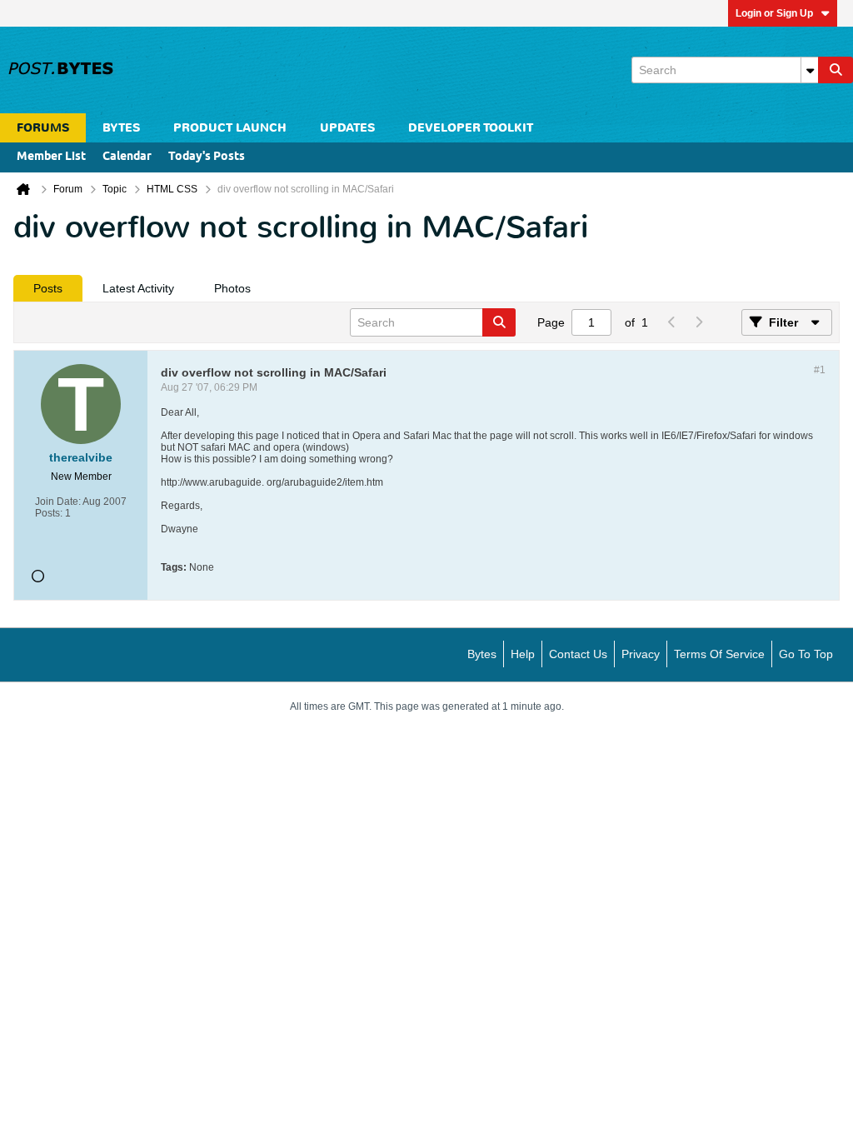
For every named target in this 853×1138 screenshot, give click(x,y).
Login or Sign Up (774, 13)
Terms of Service (719, 654)
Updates (347, 128)
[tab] (47, 288)
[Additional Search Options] (810, 70)
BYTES (121, 128)
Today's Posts (206, 157)
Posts (47, 288)
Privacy (640, 654)
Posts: (48, 513)
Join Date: (58, 501)
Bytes (481, 654)
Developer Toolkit (470, 128)
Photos (232, 288)
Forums (43, 128)
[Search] (835, 70)
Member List (51, 157)
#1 (820, 370)
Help (523, 654)
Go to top (806, 654)
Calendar (127, 157)
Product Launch (230, 128)
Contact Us (578, 654)
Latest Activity (138, 288)
